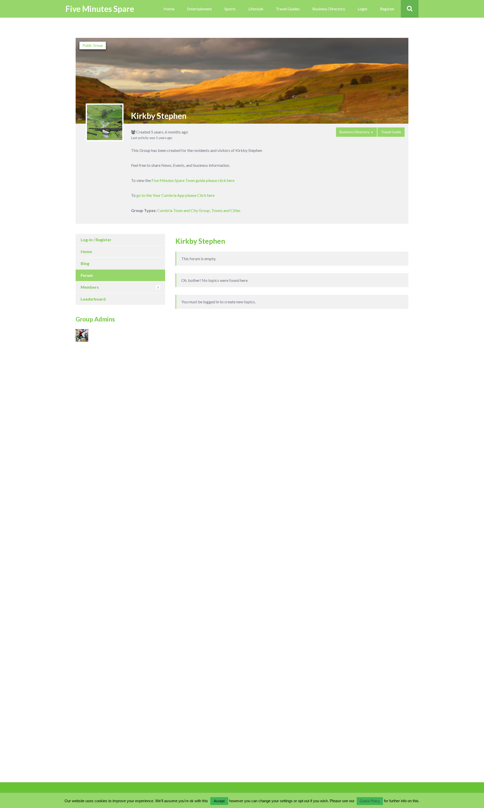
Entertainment (199, 8)
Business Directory (328, 8)
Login (362, 8)
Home (169, 8)
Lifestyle (255, 8)
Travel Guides (288, 8)
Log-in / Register (96, 239)
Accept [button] (219, 801)
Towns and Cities (225, 210)
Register (387, 8)
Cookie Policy (370, 801)
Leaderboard (93, 299)
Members (120, 287)
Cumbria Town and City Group (183, 210)
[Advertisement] (106, 393)
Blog (85, 263)
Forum (87, 275)
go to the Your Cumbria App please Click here (175, 195)
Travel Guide (391, 132)
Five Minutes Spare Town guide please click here (193, 180)
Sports (230, 8)
